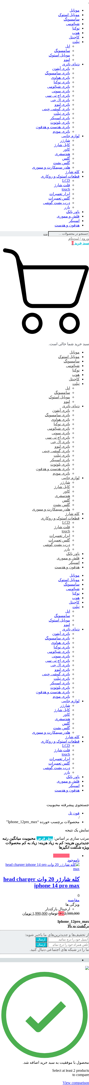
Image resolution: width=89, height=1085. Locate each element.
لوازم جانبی (70, 136)
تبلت (76, 42)
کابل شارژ (62, 145)
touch (66, 189)
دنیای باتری (71, 64)
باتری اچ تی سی (57, 96)
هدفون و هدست (67, 225)
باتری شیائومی (58, 87)
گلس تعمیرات (59, 198)
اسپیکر (74, 221)
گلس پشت (61, 163)
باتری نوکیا (62, 82)
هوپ (76, 33)
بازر (67, 207)
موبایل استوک (69, 15)
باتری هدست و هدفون (53, 127)
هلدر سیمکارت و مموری (51, 167)
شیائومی (73, 24)
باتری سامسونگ (57, 73)
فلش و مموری (68, 216)
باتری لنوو (62, 104)
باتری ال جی (60, 100)
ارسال (41, 939)
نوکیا (76, 28)
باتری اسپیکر (60, 118)
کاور (66, 149)
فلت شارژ (62, 185)
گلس (66, 158)
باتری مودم (61, 131)
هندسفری (62, 154)
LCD (66, 181)
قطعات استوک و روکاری (60, 176)
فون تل (74, 813)
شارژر (65, 140)
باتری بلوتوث (60, 122)
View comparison (76, 1083)
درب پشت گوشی (56, 203)
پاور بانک (73, 212)
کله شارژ (72, 172)
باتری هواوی (60, 78)
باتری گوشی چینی (56, 109)
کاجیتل (74, 37)
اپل (67, 46)
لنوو (67, 60)
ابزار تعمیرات (59, 194)
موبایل (75, 10)
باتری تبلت (62, 113)
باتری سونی (61, 91)
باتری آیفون (61, 69)
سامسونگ (72, 19)
